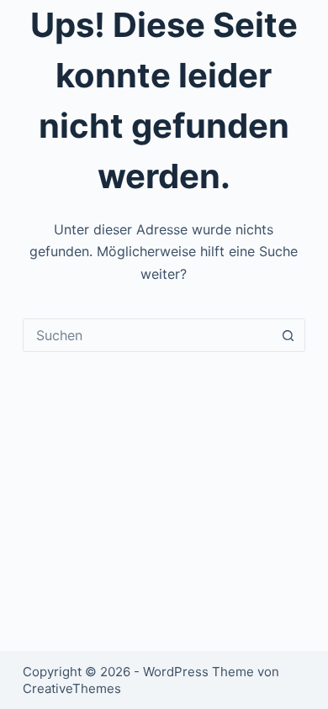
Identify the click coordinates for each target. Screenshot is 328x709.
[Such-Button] (288, 335)
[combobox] (148, 335)
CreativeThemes (72, 688)
